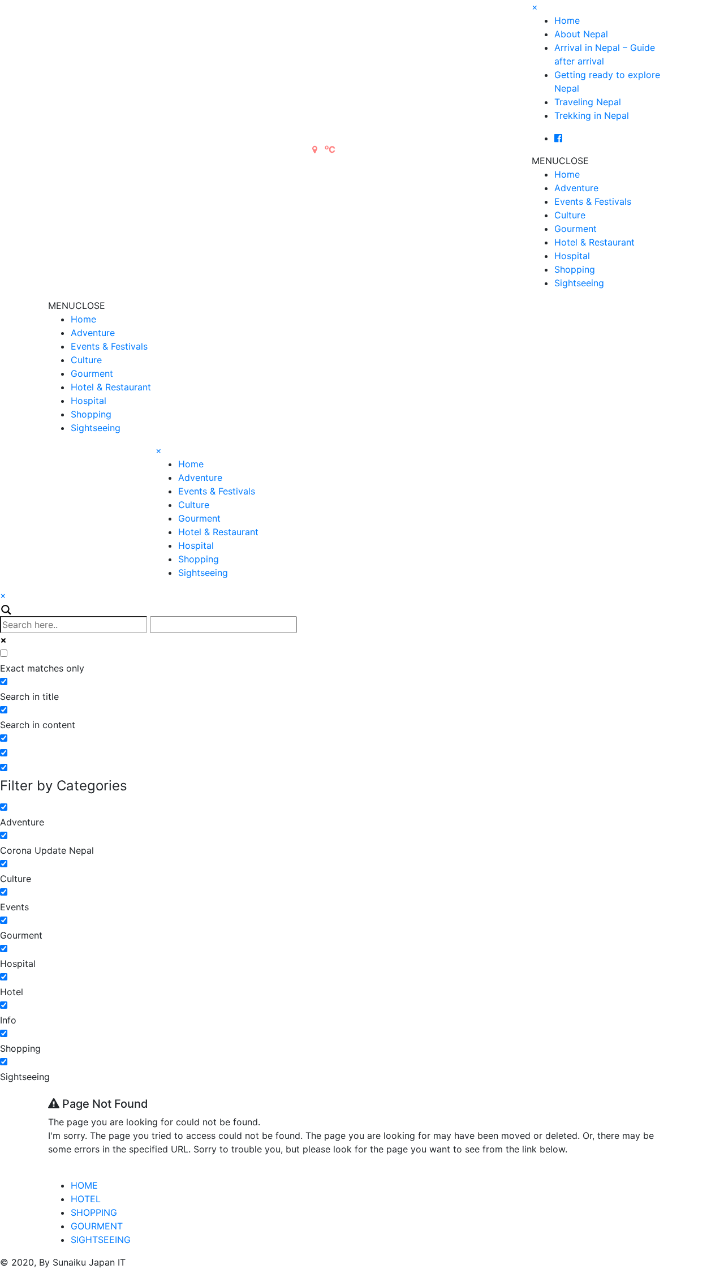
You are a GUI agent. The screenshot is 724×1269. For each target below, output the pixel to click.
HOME (84, 1185)
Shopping (574, 269)
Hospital (572, 255)
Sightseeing (579, 283)
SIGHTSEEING (101, 1239)
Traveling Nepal (587, 101)
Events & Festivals (592, 201)
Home (567, 20)
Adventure (576, 187)
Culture (569, 215)
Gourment (575, 228)
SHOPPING (94, 1212)
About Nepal (581, 34)
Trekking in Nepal (591, 115)
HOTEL (86, 1199)
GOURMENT (97, 1226)
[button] (560, 160)
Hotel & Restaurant (594, 242)
